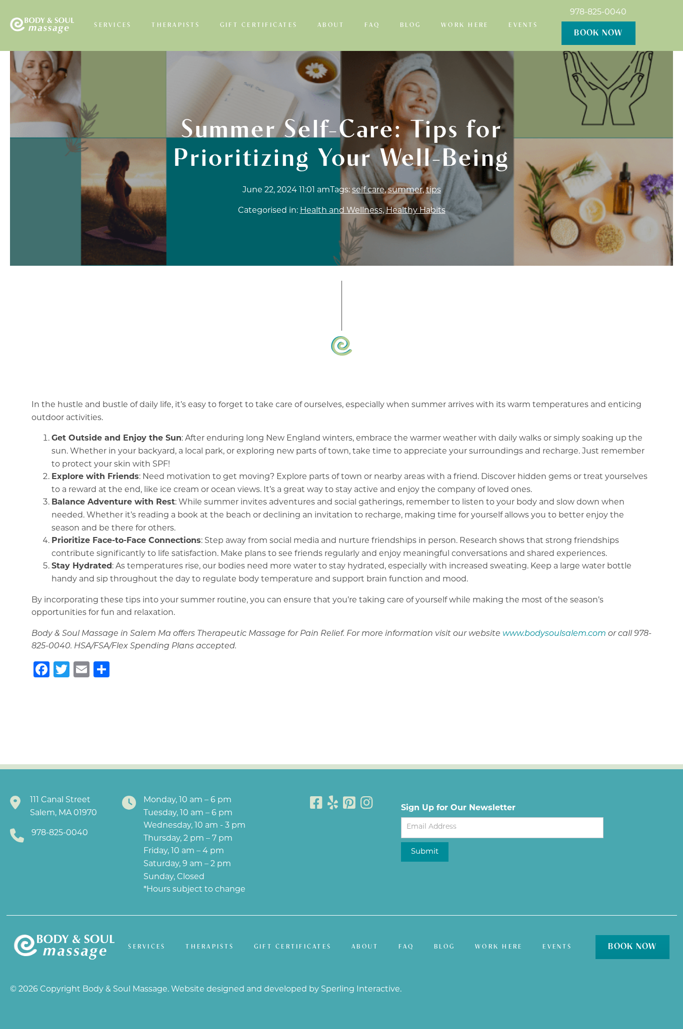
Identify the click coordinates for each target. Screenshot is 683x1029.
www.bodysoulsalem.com (554, 634)
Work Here (464, 25)
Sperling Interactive (360, 990)
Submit (424, 852)
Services (113, 25)
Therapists (176, 25)
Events (523, 25)
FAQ (372, 25)
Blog (410, 25)
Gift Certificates (259, 25)
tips (433, 190)
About (331, 25)
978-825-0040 (598, 12)
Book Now (598, 33)
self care (368, 190)
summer (405, 190)
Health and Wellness (341, 211)
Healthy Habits (416, 211)
